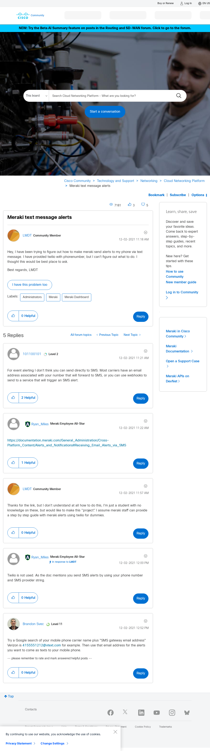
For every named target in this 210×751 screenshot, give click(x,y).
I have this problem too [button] (29, 284)
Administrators (32, 297)
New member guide (181, 282)
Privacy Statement (19, 743)
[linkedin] (141, 713)
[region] (60, 738)
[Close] (115, 732)
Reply (141, 316)
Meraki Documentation (178, 349)
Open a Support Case (182, 361)
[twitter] (126, 713)
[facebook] (110, 713)
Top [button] (11, 696)
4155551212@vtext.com (42, 645)
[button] (13, 316)
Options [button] (198, 195)
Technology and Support (115, 181)
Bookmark (156, 195)
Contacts (31, 709)
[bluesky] (187, 712)
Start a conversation (105, 111)
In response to (64, 562)
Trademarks (165, 727)
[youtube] (157, 713)
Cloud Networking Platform (184, 181)
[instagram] (172, 713)
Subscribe (178, 195)
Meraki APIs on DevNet (177, 379)
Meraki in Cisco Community (178, 334)
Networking (149, 181)
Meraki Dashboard (77, 297)
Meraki (53, 297)
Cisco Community (77, 181)
